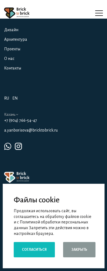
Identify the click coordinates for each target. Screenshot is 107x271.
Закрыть (79, 250)
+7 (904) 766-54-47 (20, 120)
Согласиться (34, 250)
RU (6, 98)
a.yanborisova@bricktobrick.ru (31, 130)
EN (15, 98)
